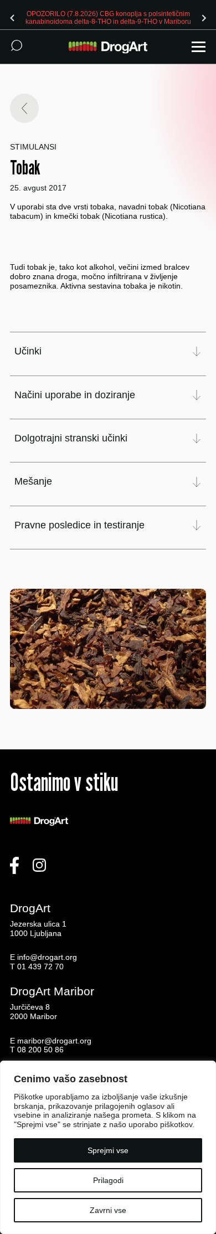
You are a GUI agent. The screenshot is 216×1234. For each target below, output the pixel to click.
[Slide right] (204, 18)
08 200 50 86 (40, 1049)
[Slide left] (12, 18)
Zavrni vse (108, 1210)
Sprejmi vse (108, 1150)
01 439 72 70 (40, 966)
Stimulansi (33, 146)
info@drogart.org (47, 957)
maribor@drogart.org (54, 1040)
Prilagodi (108, 1180)
